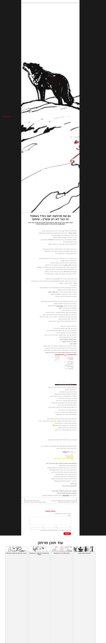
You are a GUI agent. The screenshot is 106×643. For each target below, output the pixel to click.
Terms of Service (66, 530)
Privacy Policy (59, 530)
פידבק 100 (59, 306)
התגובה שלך (69, 515)
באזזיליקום (66, 495)
